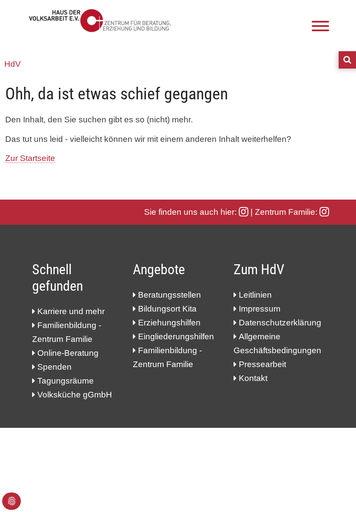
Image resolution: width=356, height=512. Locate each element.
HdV (12, 64)
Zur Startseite (30, 158)
